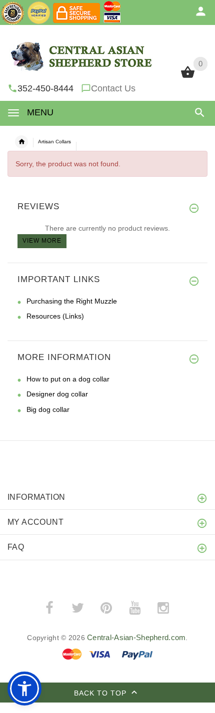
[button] (198, 112)
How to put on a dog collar (68, 379)
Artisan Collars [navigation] (54, 141)
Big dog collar (48, 409)
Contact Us (113, 88)
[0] (187, 77)
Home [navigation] (21, 141)
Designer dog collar (57, 394)
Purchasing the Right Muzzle (71, 301)
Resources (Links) (55, 316)
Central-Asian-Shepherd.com (136, 637)
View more (42, 240)
